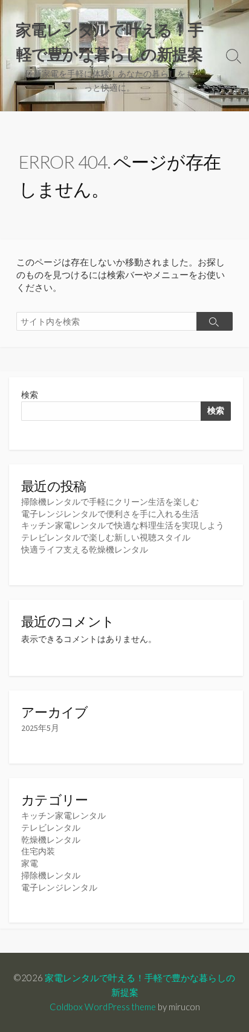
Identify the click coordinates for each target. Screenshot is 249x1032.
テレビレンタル (50, 827)
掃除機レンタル (50, 875)
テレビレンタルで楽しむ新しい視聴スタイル (105, 537)
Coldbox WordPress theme (103, 1006)
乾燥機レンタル (50, 839)
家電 (29, 863)
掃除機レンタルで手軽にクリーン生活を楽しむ (110, 501)
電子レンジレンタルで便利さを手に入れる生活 (110, 513)
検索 (29, 394)
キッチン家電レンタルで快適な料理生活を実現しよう (122, 525)
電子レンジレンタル (59, 887)
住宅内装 (38, 851)
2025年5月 (40, 727)
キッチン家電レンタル (63, 815)
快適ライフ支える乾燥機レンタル (84, 549)
